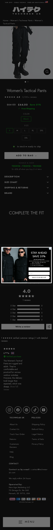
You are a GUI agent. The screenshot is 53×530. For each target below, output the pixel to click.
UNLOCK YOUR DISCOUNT (39, 277)
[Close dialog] (50, 248)
